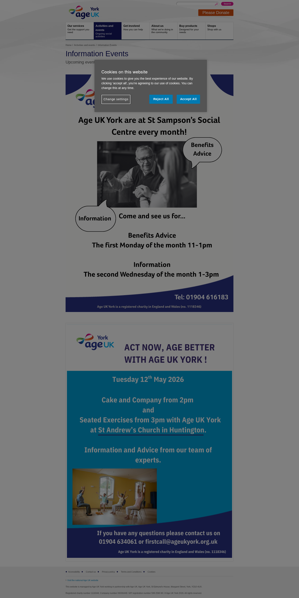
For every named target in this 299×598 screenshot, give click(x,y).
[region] (150, 86)
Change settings (115, 99)
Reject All (161, 99)
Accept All (188, 99)
